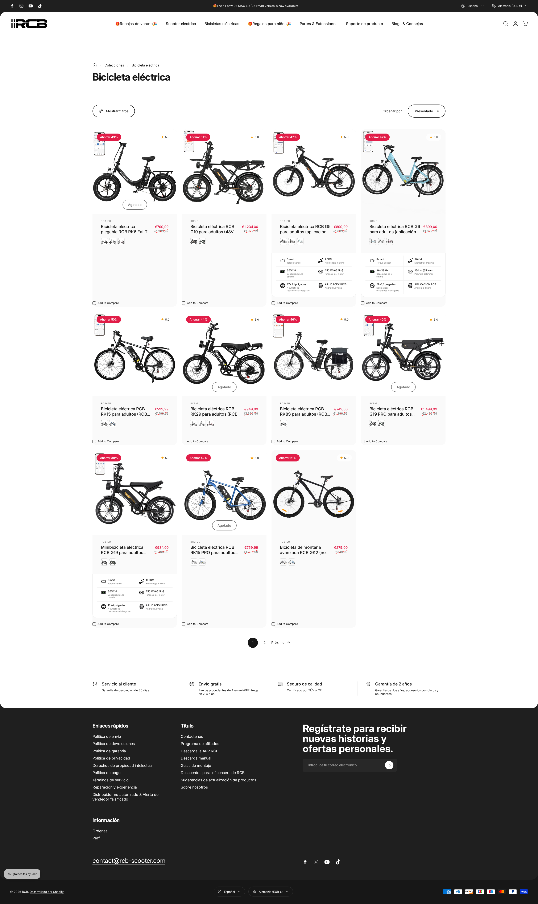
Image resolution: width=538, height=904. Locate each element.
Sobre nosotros (194, 787)
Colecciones (114, 65)
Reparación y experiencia (114, 787)
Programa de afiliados (200, 743)
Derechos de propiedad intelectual (122, 765)
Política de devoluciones (113, 743)
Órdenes (99, 831)
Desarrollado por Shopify (47, 891)
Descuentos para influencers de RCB (213, 772)
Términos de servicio (110, 780)
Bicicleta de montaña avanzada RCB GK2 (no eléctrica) (303, 552)
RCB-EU (106, 221)
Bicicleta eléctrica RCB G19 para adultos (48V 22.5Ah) (212, 232)
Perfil (96, 838)
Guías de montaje (196, 765)
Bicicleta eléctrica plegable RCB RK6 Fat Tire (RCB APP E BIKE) (126, 232)
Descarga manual (196, 758)
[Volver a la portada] (94, 65)
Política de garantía (109, 751)
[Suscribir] (389, 765)
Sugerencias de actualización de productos (218, 780)
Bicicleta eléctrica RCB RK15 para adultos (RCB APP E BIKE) (124, 414)
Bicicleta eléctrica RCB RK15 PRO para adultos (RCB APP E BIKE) (212, 552)
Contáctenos (192, 736)
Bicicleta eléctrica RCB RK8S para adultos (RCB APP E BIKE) (303, 414)
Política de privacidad (111, 758)
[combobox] (472, 6)
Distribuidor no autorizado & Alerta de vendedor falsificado (125, 797)
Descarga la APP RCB (200, 751)
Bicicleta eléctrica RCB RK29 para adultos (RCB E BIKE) (215, 414)
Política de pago (106, 772)
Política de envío (106, 736)
